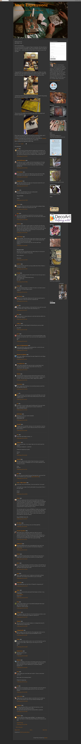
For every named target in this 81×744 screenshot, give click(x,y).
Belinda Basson (20, 172)
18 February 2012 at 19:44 (22, 724)
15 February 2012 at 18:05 (22, 494)
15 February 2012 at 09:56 (22, 281)
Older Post (45, 730)
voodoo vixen (19, 696)
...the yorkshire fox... (21, 363)
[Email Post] (26, 143)
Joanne (18, 286)
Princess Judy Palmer (21, 530)
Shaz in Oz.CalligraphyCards (22, 345)
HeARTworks (19, 543)
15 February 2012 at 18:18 (22, 526)
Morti (18, 671)
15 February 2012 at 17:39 (22, 478)
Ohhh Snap (19, 582)
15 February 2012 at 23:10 (22, 578)
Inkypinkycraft (19, 181)
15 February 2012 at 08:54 (22, 219)
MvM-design (19, 414)
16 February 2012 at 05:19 (22, 626)
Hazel (18, 473)
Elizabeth (18, 660)
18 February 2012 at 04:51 (22, 692)
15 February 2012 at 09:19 (22, 245)
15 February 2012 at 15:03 (22, 438)
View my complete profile (55, 80)
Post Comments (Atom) (24, 732)
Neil (55, 63)
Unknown (19, 442)
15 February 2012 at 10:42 (22, 301)
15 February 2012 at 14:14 (22, 399)
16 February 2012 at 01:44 (22, 617)
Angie (18, 573)
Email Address (52, 46)
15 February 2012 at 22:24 (22, 558)
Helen (18, 213)
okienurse (19, 223)
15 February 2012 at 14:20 (22, 409)
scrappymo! (19, 705)
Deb (17, 403)
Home (31, 730)
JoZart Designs (20, 236)
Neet (18, 148)
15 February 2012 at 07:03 (22, 186)
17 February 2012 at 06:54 (22, 655)
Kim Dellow (19, 523)
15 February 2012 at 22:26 (22, 569)
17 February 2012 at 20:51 (22, 667)
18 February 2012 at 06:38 (22, 701)
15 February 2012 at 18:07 (22, 518)
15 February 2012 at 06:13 (22, 156)
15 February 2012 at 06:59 (22, 176)
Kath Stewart (19, 296)
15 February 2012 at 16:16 (22, 455)
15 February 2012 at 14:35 (22, 420)
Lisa (17, 686)
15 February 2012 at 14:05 (22, 389)
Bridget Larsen (20, 651)
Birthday (51, 55)
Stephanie (19, 621)
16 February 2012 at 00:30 (22, 597)
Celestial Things (20, 722)
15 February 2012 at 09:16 (22, 232)
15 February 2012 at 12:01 (22, 341)
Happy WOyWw (20, 594)
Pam (18, 434)
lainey (18, 314)
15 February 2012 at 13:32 (22, 380)
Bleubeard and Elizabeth (21, 354)
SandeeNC (19, 424)
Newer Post (17, 730)
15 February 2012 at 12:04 (22, 350)
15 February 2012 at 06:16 (22, 167)
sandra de (19, 264)
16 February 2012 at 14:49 (22, 635)
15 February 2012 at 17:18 (22, 469)
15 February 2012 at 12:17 (22, 359)
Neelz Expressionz (31, 5)
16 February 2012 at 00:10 (22, 586)
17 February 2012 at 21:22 (22, 681)
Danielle (18, 554)
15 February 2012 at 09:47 (22, 268)
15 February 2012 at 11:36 (22, 319)
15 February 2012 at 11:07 (22, 310)
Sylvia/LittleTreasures (21, 160)
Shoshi (18, 498)
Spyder (18, 590)
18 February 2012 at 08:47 (22, 711)
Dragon (18, 639)
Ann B (18, 333)
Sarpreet (18, 204)
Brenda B (19, 459)
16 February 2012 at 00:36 (22, 608)
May (18, 305)
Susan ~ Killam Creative (21, 482)
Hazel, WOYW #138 (35, 476)
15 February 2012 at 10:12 (22, 292)
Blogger (45, 737)
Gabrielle (18, 373)
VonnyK (18, 273)
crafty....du (19, 323)
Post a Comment (19, 727)
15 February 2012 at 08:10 (22, 209)
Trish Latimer (19, 384)
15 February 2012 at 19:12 (22, 539)
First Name (52, 49)
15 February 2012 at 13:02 (22, 369)
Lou (17, 393)
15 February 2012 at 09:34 (22, 259)
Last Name (52, 52)
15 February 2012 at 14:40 (22, 430)
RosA (18, 601)
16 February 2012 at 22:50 (22, 646)
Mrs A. (18, 563)
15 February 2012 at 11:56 (22, 329)
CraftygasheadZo (20, 630)
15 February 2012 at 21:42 (22, 549)
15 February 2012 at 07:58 (22, 200)
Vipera (18, 190)
